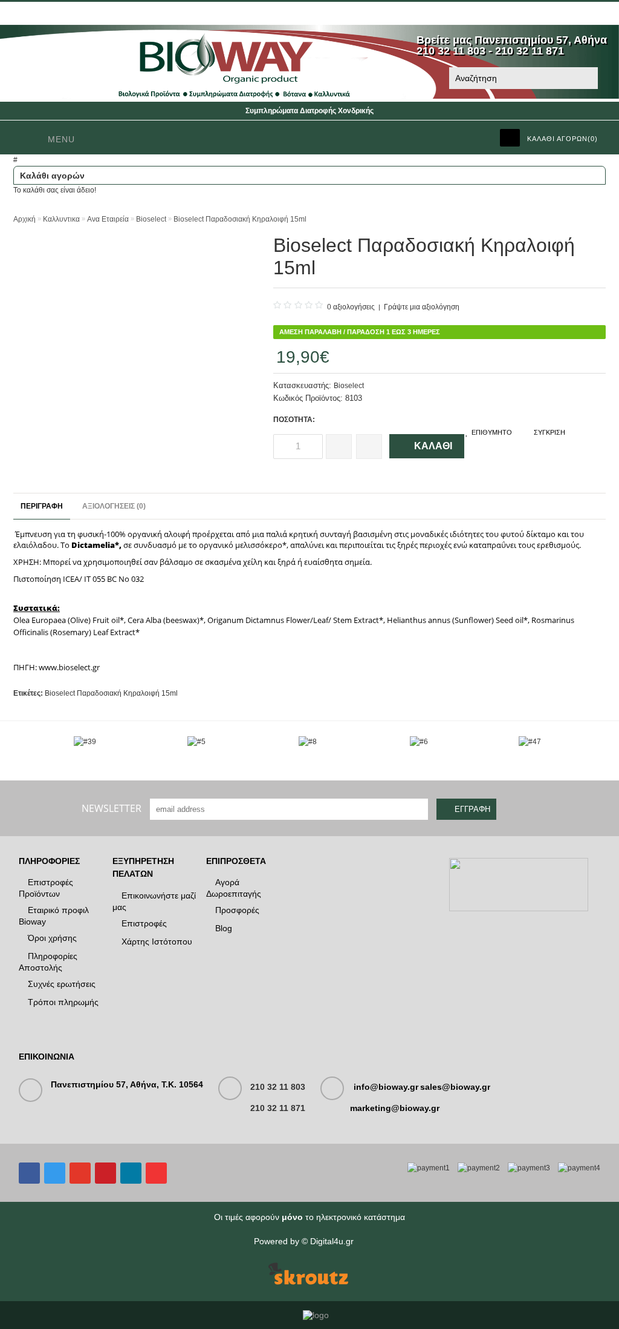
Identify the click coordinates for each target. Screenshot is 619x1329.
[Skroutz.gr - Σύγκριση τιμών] (308, 1274)
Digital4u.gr (332, 1241)
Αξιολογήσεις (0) (114, 506)
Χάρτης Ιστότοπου (157, 941)
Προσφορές (237, 910)
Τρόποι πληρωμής (63, 1002)
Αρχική (24, 219)
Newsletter (111, 808)
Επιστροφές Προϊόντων (46, 888)
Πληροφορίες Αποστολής (48, 961)
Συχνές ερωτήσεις (62, 984)
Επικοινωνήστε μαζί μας (154, 901)
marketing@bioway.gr (394, 1108)
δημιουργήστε (101, 13)
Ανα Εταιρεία (108, 219)
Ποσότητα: (294, 419)
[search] (586, 78)
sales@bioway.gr (455, 1087)
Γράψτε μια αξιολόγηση (421, 307)
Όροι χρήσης (52, 938)
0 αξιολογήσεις (351, 307)
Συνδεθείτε (40, 13)
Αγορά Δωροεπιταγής (233, 888)
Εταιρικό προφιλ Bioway (54, 915)
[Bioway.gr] (309, 96)
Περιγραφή (42, 506)
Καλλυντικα (61, 219)
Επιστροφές (144, 923)
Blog (223, 928)
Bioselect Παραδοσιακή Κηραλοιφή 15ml (239, 219)
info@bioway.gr (386, 1087)
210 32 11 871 (277, 1108)
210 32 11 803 (277, 1087)
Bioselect (151, 219)
